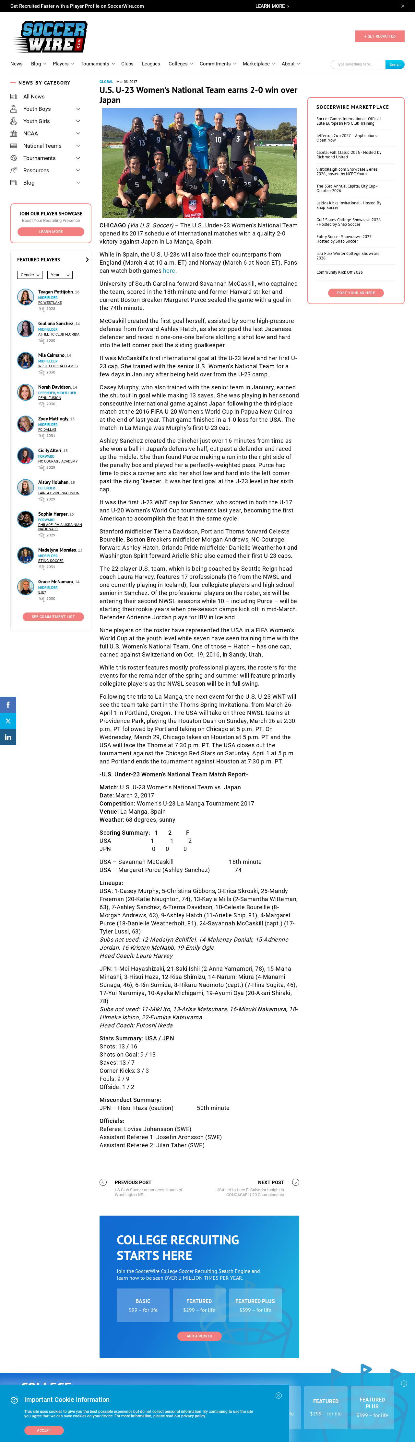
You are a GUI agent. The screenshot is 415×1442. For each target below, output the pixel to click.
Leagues (151, 63)
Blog (36, 63)
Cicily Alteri (50, 450)
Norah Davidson (55, 387)
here (169, 270)
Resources (36, 170)
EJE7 (42, 592)
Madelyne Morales (57, 550)
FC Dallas (47, 430)
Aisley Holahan (54, 482)
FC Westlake (50, 303)
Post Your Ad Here (356, 293)
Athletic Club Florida (58, 334)
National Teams (42, 146)
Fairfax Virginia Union (58, 493)
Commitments (215, 63)
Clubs (127, 63)
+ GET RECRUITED (380, 36)
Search (395, 64)
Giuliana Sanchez (56, 323)
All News (34, 96)
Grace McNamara (56, 581)
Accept (44, 1430)
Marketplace (256, 63)
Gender (27, 274)
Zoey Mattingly (53, 419)
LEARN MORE (270, 6)
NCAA (30, 133)
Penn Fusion (49, 398)
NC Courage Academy (58, 461)
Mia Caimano (52, 355)
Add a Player (199, 1336)
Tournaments (95, 63)
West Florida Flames (58, 366)
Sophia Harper (53, 514)
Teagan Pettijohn (56, 292)
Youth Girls (36, 121)
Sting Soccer (51, 561)
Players (61, 63)
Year (55, 274)
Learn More (51, 232)
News (16, 63)
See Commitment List (53, 617)
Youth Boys (37, 109)
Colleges (178, 63)
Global (106, 82)
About (288, 63)
